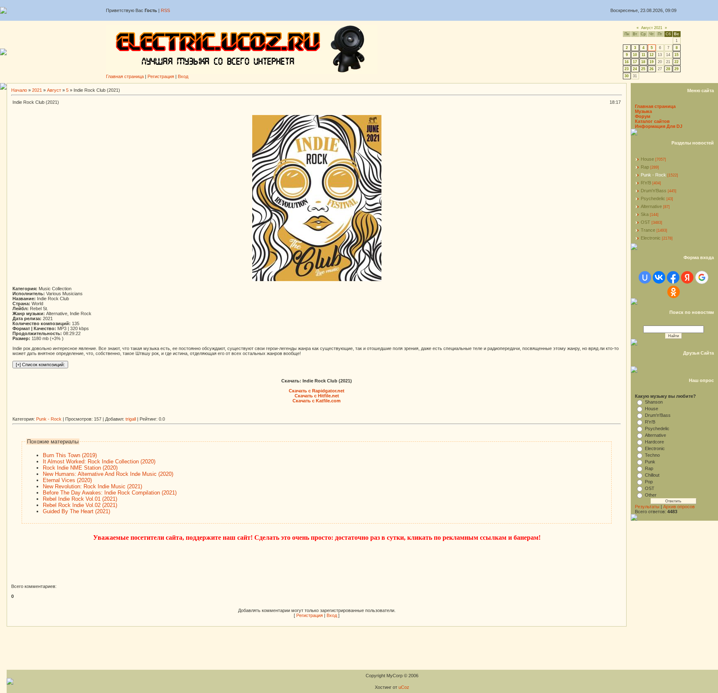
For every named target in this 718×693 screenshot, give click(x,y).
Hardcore (654, 441)
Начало (19, 90)
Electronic (651, 237)
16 (627, 62)
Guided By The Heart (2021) (76, 511)
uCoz (403, 687)
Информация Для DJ (658, 126)
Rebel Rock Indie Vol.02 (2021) (80, 505)
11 (643, 55)
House (647, 159)
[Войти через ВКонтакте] (659, 277)
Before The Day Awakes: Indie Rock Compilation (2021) (110, 493)
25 (643, 69)
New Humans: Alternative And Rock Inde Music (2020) (108, 474)
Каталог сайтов (652, 121)
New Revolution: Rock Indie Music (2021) (92, 486)
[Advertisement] (163, 413)
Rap (645, 166)
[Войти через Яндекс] (687, 277)
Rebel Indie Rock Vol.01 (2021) (80, 499)
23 (627, 69)
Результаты (647, 506)
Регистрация (161, 76)
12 (651, 55)
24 (635, 69)
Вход (183, 76)
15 (676, 55)
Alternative (651, 206)
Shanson (654, 401)
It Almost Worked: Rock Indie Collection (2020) (99, 461)
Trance (648, 230)
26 (651, 69)
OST (645, 222)
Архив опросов (679, 506)
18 (643, 62)
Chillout (652, 475)
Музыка (643, 111)
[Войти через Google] (701, 277)
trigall (130, 418)
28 (668, 69)
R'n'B (646, 182)
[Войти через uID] (645, 277)
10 (635, 55)
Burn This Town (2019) (70, 455)
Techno (652, 455)
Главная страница (125, 76)
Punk (650, 461)
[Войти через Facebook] (673, 277)
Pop (649, 481)
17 (635, 62)
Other (651, 494)
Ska (645, 214)
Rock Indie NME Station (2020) (80, 468)
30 (627, 76)
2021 (37, 90)
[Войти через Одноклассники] (673, 292)
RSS (165, 10)
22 (676, 62)
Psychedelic (653, 198)
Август (54, 90)
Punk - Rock (48, 418)
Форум (642, 116)
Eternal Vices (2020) (67, 480)
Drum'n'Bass (653, 190)
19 (651, 62)
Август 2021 (651, 28)
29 (676, 69)
